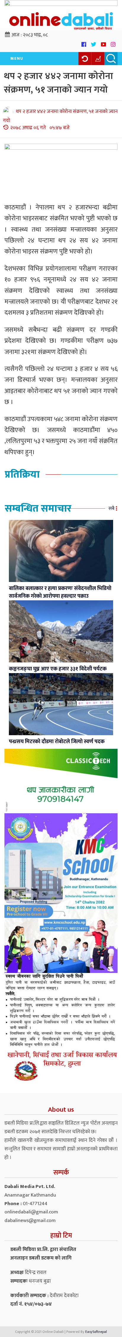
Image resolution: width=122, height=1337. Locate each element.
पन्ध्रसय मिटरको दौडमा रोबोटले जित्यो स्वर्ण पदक (57, 741)
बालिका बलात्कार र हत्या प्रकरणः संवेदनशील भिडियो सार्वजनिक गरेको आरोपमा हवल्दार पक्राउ (60, 592)
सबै (111, 509)
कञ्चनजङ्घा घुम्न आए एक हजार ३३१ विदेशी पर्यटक (58, 669)
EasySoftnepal (96, 1332)
